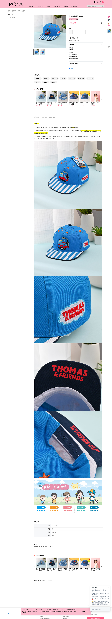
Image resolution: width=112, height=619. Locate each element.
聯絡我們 (65, 618)
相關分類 (37, 75)
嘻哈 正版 (45, 82)
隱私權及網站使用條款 (45, 618)
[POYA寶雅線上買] (17, 4)
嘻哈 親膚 (53, 82)
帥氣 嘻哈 (46, 78)
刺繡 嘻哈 (37, 82)
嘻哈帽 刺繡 (81, 78)
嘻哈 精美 (63, 78)
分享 (72, 68)
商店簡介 (42, 616)
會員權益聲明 (66, 616)
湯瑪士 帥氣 (38, 78)
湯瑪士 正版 (55, 78)
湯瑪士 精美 (90, 78)
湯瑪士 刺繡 (72, 78)
